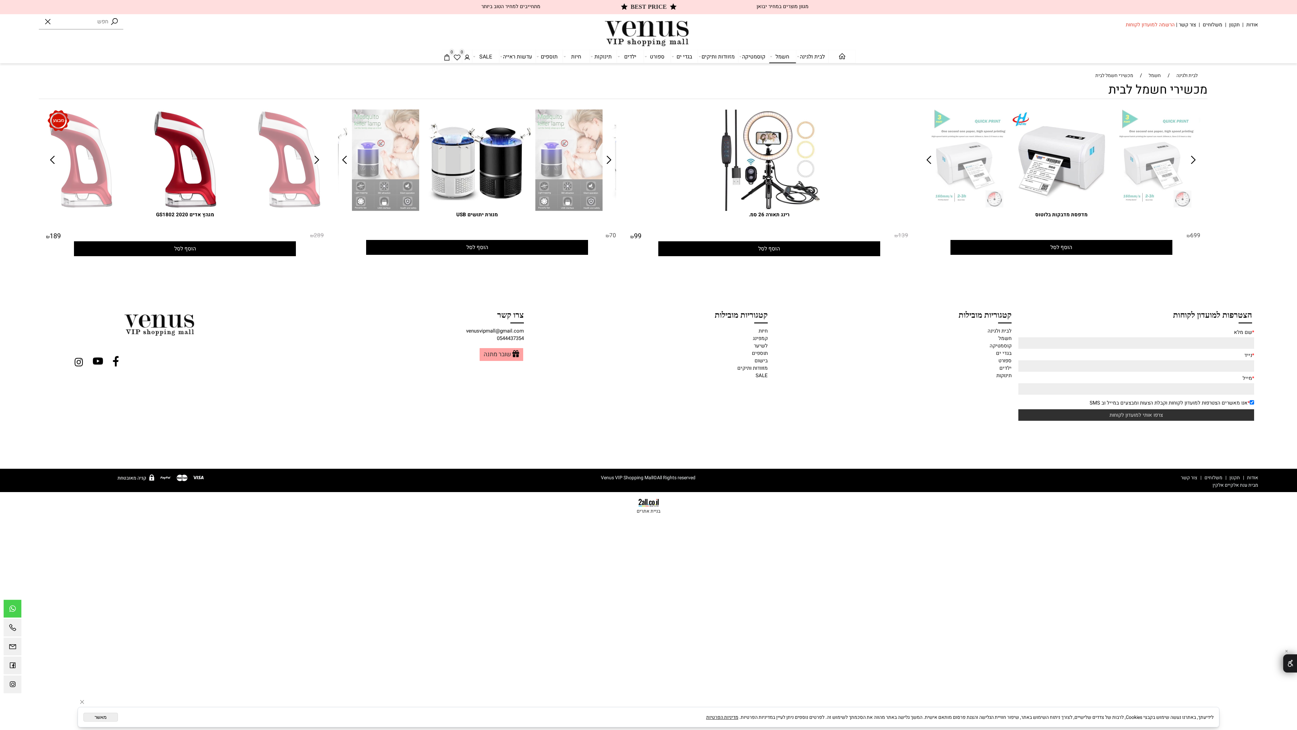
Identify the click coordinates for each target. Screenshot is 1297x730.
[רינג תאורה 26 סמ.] (769, 209)
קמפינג (760, 338)
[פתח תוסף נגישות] (1290, 663)
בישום (761, 360)
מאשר (101, 717)
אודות (1252, 24)
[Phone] (12, 629)
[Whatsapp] (12, 610)
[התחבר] (467, 57)
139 (903, 235)
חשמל (782, 57)
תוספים (549, 57)
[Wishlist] (457, 57)
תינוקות (603, 57)
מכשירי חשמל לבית (1158, 90)
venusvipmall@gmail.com (495, 331)
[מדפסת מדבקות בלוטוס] (967, 209)
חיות (576, 57)
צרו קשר (510, 314)
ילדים (630, 57)
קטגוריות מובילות (985, 314)
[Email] (12, 648)
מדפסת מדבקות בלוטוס (1061, 214)
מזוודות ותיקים (718, 57)
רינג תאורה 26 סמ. (769, 214)
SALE (485, 57)
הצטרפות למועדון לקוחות (1212, 314)
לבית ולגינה (812, 57)
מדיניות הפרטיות (722, 717)
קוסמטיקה (753, 57)
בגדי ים (684, 57)
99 (637, 236)
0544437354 (510, 338)
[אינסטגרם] (12, 686)
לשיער (761, 345)
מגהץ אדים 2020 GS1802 (185, 214)
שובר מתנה (497, 354)
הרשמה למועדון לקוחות (1150, 24)
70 (612, 235)
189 (55, 236)
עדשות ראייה (517, 57)
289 (319, 235)
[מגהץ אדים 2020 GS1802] (81, 209)
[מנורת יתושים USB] (385, 209)
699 (1195, 235)
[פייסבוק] (12, 667)
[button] (1061, 247)
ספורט (657, 57)
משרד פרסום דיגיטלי (1190, 485)
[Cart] (447, 57)
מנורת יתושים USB (477, 214)
